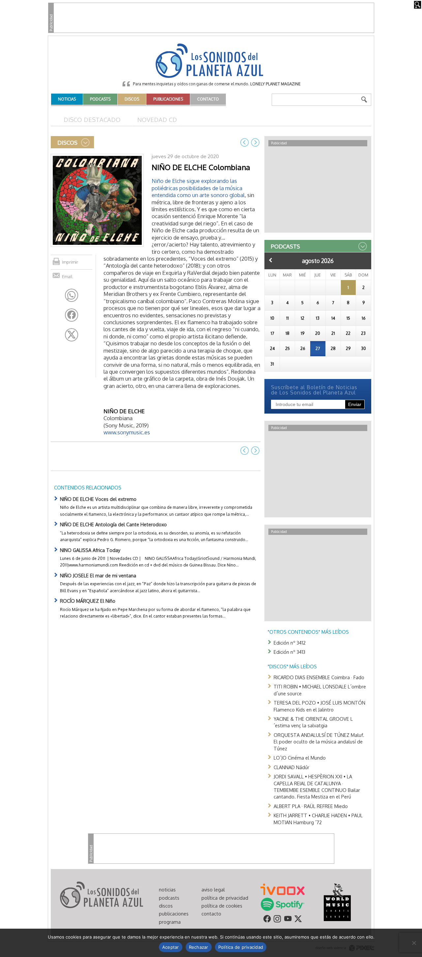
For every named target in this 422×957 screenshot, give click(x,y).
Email (67, 276)
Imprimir (70, 262)
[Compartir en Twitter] (71, 334)
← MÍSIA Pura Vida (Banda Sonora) (244, 142)
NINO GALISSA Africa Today (90, 550)
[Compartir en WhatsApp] (71, 295)
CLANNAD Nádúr (291, 767)
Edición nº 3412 (290, 643)
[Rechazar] (413, 943)
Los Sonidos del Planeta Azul (211, 61)
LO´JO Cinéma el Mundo (300, 758)
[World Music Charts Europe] (337, 902)
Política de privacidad (240, 947)
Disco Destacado (92, 119)
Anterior (271, 260)
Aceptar (170, 947)
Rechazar (198, 947)
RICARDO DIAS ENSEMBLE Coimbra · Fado (319, 677)
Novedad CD (157, 119)
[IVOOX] (282, 888)
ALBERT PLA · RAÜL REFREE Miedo (311, 806)
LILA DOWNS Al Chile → (255, 142)
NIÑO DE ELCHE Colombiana (201, 167)
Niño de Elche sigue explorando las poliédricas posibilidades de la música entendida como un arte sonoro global (198, 187)
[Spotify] (282, 904)
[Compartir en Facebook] (71, 315)
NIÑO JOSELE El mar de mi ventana (98, 575)
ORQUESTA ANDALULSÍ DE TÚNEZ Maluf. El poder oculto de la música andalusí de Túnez (319, 741)
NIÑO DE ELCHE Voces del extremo (98, 499)
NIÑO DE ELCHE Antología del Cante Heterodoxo (113, 524)
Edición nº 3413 (289, 652)
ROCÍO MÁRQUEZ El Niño (87, 601)
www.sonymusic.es (127, 432)
